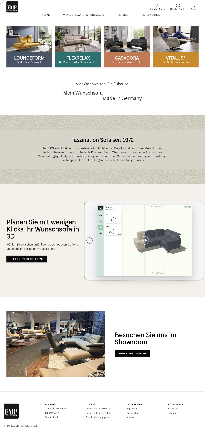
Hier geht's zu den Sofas (27, 259)
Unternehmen (151, 15)
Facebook (173, 413)
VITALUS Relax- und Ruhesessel (83, 15)
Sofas (46, 15)
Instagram (173, 408)
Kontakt (131, 417)
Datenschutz (133, 413)
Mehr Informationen (132, 353)
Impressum (132, 408)
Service (123, 15)
